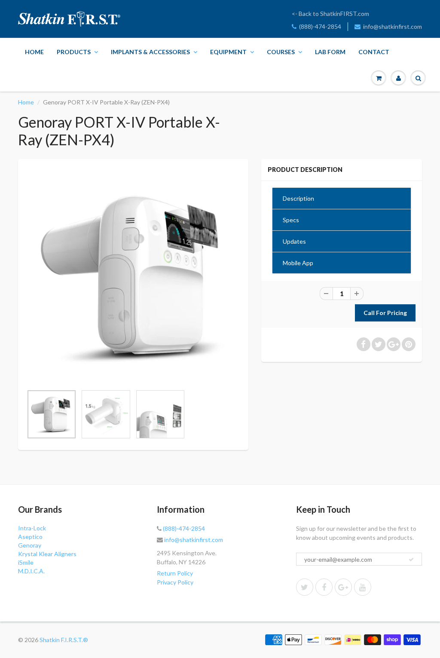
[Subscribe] (411, 559)
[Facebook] (324, 587)
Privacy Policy (175, 582)
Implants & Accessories (150, 51)
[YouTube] (362, 587)
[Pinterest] (343, 587)
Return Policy (175, 573)
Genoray (29, 545)
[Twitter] (304, 587)
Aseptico (30, 536)
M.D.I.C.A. (31, 571)
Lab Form (330, 51)
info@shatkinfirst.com (392, 26)
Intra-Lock (32, 528)
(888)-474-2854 (320, 26)
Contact (373, 51)
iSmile (26, 562)
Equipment (228, 51)
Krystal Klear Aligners (47, 553)
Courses (281, 51)
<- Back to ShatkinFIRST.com (330, 13)
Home (34, 51)
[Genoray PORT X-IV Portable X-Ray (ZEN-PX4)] (133, 276)
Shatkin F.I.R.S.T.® (64, 639)
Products (74, 51)
